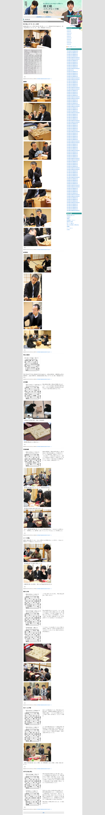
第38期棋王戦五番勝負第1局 (72, 90)
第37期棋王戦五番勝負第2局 (72, 82)
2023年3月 (69, 44)
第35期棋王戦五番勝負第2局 (72, 62)
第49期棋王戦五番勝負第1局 (72, 188)
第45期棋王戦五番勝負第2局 (72, 153)
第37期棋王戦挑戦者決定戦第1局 (73, 87)
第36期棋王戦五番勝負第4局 (72, 76)
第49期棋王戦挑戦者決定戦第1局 (73, 194)
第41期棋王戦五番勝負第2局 (72, 115)
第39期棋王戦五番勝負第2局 (72, 101)
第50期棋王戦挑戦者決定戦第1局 (73, 202)
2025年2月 (69, 36)
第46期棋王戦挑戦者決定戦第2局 (73, 169)
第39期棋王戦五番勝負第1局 (72, 100)
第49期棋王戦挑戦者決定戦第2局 (73, 196)
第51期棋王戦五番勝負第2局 (72, 205)
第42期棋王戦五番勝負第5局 (72, 130)
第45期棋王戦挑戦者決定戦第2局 (73, 159)
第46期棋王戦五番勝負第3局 (72, 164)
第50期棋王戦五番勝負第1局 (72, 197)
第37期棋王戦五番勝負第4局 (72, 85)
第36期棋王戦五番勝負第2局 (72, 73)
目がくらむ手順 (27, 707)
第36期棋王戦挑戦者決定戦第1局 (73, 77)
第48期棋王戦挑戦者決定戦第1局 (73, 185)
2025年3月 (69, 34)
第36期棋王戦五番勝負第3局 (72, 74)
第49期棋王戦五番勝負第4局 (72, 193)
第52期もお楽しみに (71, 215)
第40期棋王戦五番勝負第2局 (72, 109)
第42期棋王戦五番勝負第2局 (72, 125)
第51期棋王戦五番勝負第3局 (72, 207)
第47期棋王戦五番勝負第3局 (72, 174)
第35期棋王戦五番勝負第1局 (72, 60)
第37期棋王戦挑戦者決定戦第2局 (73, 89)
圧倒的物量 (26, 449)
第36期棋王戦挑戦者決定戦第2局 (73, 79)
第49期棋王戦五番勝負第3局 (72, 191)
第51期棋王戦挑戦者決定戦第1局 (73, 210)
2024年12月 (69, 37)
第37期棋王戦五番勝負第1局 (72, 81)
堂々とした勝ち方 (70, 223)
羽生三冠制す (26, 354)
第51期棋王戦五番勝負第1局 (72, 204)
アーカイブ (69, 27)
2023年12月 (69, 42)
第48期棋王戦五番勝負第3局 (72, 182)
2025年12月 (69, 33)
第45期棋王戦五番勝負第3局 (72, 155)
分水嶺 (68, 229)
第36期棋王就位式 (70, 70)
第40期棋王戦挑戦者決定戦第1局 (73, 112)
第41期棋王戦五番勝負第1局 (72, 114)
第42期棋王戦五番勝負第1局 (72, 123)
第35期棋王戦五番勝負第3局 (72, 63)
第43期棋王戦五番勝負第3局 (72, 136)
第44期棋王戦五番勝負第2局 (72, 145)
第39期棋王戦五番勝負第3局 (72, 103)
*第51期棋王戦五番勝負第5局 (72, 51)
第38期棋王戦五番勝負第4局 (72, 95)
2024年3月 (69, 39)
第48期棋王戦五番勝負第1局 (72, 178)
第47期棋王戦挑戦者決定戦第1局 (73, 177)
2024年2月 (69, 41)
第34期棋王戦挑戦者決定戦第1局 (73, 57)
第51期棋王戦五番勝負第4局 (72, 208)
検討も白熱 (26, 591)
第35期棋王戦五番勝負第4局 (72, 65)
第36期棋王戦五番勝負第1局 (72, 71)
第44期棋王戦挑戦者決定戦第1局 (73, 150)
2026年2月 (69, 31)
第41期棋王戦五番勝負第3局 (72, 117)
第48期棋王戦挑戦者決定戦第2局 (73, 186)
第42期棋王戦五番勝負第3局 (72, 126)
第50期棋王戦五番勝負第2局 (72, 199)
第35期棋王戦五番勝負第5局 (72, 66)
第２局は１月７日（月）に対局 (31, 24)
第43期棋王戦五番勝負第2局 (72, 134)
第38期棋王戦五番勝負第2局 (72, 92)
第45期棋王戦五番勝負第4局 (72, 156)
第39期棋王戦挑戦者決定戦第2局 (73, 106)
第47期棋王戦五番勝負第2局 (72, 172)
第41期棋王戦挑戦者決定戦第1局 (73, 120)
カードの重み (26, 538)
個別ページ (50, 78)
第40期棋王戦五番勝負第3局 (72, 111)
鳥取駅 (68, 226)
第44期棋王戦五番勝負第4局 (72, 148)
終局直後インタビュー (71, 220)
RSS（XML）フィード (72, 46)
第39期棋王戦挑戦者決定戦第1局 (73, 104)
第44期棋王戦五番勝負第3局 (72, 147)
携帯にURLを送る (75, 25)
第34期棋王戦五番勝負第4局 (72, 54)
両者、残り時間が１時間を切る (73, 224)
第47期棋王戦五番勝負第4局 (72, 175)
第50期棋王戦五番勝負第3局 (72, 201)
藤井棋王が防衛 (70, 221)
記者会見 (68, 217)
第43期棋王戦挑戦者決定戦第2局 (73, 142)
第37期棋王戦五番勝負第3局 (72, 84)
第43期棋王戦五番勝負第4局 (72, 137)
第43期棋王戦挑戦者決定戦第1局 (73, 141)
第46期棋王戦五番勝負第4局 (72, 166)
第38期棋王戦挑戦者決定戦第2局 (73, 98)
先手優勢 (25, 382)
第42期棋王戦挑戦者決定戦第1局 (73, 131)
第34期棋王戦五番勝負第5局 (72, 55)
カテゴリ (69, 49)
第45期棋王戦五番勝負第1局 (72, 152)
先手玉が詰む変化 (27, 771)
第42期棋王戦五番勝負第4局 (72, 128)
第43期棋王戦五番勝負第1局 (72, 133)
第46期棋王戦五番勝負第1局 (72, 161)
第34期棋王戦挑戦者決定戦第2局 (73, 59)
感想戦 (25, 81)
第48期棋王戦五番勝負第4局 (72, 183)
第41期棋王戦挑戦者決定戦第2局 (73, 122)
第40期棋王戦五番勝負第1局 (72, 107)
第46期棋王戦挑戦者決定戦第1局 (73, 167)
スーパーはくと (70, 228)
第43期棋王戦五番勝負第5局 (72, 139)
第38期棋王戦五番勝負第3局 (72, 93)
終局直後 (25, 252)
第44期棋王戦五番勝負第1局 (72, 144)
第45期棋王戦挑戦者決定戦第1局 (73, 158)
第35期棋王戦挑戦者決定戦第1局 (73, 68)
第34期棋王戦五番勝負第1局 (72, 52)
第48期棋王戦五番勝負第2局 (72, 180)
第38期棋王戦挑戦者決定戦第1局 (42, 78)
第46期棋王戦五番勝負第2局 (72, 163)
